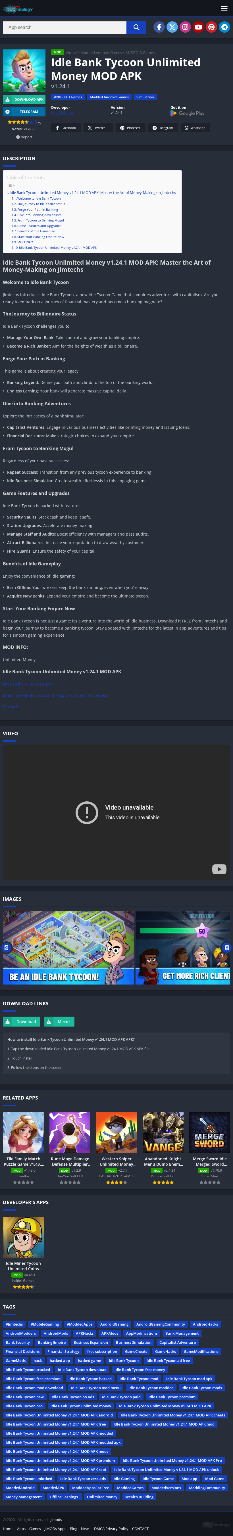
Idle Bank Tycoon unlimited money (81, 1405)
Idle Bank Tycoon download (82, 1369)
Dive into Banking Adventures (39, 215)
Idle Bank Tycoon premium (172, 1396)
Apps (21, 1528)
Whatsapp (198, 128)
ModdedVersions (166, 1487)
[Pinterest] (211, 27)
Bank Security (18, 1342)
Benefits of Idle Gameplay (36, 231)
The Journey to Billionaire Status (41, 204)
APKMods (109, 1333)
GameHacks (165, 1351)
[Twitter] (172, 27)
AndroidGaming (114, 1324)
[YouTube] (198, 27)
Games (35, 1528)
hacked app (60, 1360)
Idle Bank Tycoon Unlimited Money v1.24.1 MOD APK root (56, 1469)
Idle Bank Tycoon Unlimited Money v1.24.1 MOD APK (58, 247)
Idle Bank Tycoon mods (202, 1387)
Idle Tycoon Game (158, 1478)
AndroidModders (21, 1333)
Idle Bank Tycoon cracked (28, 1369)
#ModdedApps (79, 1324)
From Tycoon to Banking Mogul (40, 220)
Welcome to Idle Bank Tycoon (39, 198)
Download (26, 1021)
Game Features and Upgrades (39, 225)
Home (71, 52)
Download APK (28, 99)
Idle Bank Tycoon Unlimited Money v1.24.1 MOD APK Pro (172, 1460)
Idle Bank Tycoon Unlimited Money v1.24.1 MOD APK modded (59, 1433)
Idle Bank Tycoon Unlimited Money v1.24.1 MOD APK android (59, 1415)
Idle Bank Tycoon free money (140, 1369)
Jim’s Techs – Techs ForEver (28, 684)
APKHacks (84, 1333)
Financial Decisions (22, 1351)
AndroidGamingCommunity (160, 1324)
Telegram (166, 128)
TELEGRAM (29, 111)
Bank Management (182, 1333)
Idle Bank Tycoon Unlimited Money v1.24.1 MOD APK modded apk (63, 1442)
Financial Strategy (63, 1351)
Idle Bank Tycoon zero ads (83, 1478)
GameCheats (136, 1351)
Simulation (145, 97)
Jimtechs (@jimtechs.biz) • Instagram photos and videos (55, 695)
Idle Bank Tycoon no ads (73, 1396)
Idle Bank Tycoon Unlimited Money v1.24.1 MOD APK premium (60, 1460)
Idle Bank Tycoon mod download (34, 1387)
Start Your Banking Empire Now (40, 237)
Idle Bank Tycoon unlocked (29, 1478)
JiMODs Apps (55, 1528)
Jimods (56, 1519)
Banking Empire (52, 1342)
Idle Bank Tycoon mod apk (189, 1378)
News (85, 1528)
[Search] (136, 27)
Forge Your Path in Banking (37, 209)
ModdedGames (130, 1487)
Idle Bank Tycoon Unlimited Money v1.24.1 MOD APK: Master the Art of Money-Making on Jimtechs (93, 192)
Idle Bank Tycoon (124, 1360)
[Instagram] (185, 27)
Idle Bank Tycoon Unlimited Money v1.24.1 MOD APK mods (57, 1451)
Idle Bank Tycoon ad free (168, 1360)
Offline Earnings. (64, 1496)
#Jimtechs (14, 1324)
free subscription (102, 1351)
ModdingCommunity (207, 1487)
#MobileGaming (45, 1324)
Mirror (64, 1021)
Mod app (189, 1478)
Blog (73, 1528)
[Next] (226, 948)
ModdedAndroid (20, 1487)
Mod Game (214, 1478)
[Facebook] (159, 27)
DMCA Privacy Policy (111, 1528)
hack (38, 1360)
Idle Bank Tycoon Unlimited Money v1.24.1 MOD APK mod (164, 1424)
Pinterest (133, 128)
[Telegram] (224, 27)
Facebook (69, 128)
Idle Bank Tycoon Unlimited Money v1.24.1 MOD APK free (56, 1424)
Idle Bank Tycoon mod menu (95, 1387)
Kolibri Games (62, 112)
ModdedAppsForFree (90, 1487)
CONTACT (140, 1528)
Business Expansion (91, 1342)
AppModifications (141, 1333)
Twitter (100, 128)
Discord (10, 706)
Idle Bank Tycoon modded (151, 1387)
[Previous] (6, 948)
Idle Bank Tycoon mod (139, 1378)
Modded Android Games (101, 52)
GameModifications (201, 1351)
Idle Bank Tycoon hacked (90, 1378)
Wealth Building (139, 1496)
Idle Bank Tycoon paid (121, 1396)
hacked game (89, 1360)
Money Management (24, 1496)
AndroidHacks (205, 1324)
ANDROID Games (140, 52)
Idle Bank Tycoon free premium (33, 1378)
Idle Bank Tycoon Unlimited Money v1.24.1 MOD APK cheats (173, 1415)
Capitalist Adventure (177, 1342)
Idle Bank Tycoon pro (24, 1405)
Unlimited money (102, 1496)
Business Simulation (133, 1342)
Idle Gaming (124, 1478)
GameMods (16, 1360)
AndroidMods (56, 1333)
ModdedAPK (53, 1487)
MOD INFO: (25, 242)
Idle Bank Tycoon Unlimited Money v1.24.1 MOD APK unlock (166, 1469)
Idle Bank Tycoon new (25, 1396)
